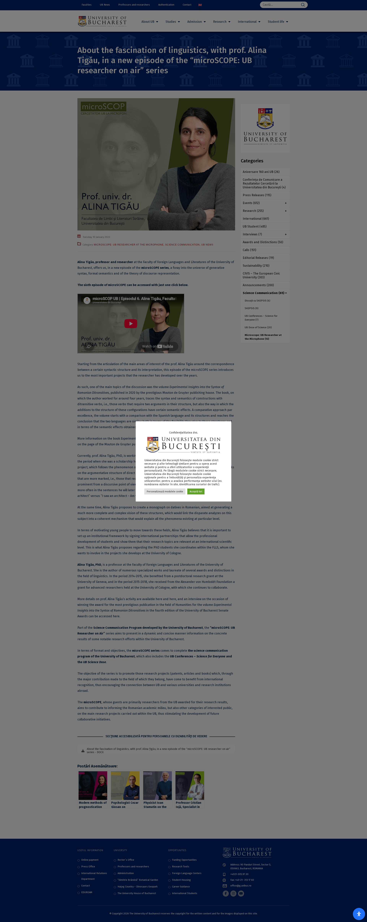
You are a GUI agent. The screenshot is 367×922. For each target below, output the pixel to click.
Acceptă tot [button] (196, 491)
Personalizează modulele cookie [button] (165, 491)
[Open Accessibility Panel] (359, 914)
